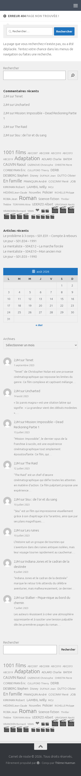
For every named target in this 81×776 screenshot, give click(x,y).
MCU (51, 187)
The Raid (21, 127)
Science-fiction (48, 199)
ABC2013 (68, 153)
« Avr (39, 325)
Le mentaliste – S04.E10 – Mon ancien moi (32, 251)
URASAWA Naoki (65, 204)
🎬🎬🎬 (63, 209)
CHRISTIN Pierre (63, 165)
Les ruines (32, 530)
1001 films (14, 152)
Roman (28, 197)
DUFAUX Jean (48, 175)
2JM (6, 96)
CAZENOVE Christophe (40, 164)
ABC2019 (8, 159)
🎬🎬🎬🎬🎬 (43, 216)
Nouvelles (35, 192)
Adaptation (27, 158)
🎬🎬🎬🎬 (16, 216)
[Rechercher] (73, 75)
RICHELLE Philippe (64, 192)
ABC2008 (44, 153)
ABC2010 (56, 153)
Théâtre (7, 204)
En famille (12, 181)
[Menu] (75, 5)
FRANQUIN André (35, 181)
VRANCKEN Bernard (14, 210)
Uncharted (22, 104)
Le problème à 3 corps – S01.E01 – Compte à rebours (40, 236)
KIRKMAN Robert (14, 186)
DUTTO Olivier (66, 175)
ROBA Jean (10, 198)
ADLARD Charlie (52, 159)
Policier (48, 192)
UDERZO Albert (42, 204)
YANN (30, 210)
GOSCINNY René (58, 181)
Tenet (19, 96)
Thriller (65, 199)
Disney (34, 175)
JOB (73, 181)
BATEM (67, 159)
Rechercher (11, 68)
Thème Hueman (65, 762)
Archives (9, 339)
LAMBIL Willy (36, 187)
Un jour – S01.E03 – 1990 (20, 256)
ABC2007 (33, 153)
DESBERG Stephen (15, 175)
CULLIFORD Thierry (38, 170)
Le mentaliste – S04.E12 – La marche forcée (33, 246)
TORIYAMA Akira (21, 204)
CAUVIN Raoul (14, 164)
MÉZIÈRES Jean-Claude (15, 192)
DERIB (55, 170)
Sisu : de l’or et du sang (30, 135)
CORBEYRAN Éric (14, 170)
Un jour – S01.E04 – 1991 (20, 241)
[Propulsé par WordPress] (38, 763)
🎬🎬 (45, 211)
